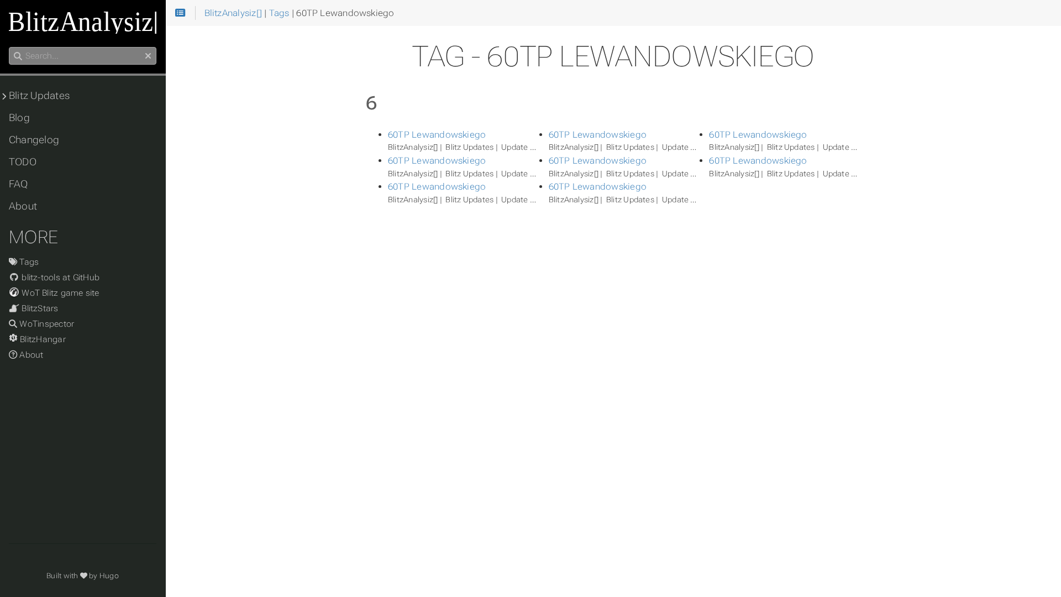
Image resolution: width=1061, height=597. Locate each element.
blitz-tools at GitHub (59, 277)
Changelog (34, 139)
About (23, 206)
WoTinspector (45, 324)
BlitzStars (39, 308)
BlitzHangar (42, 339)
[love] (83, 576)
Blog (19, 117)
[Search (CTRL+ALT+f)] (18, 56)
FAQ (18, 184)
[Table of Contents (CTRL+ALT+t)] (180, 13)
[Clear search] (148, 56)
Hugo (109, 576)
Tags (28, 262)
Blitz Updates (39, 95)
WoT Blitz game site (59, 293)
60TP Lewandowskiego (437, 134)
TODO (22, 161)
